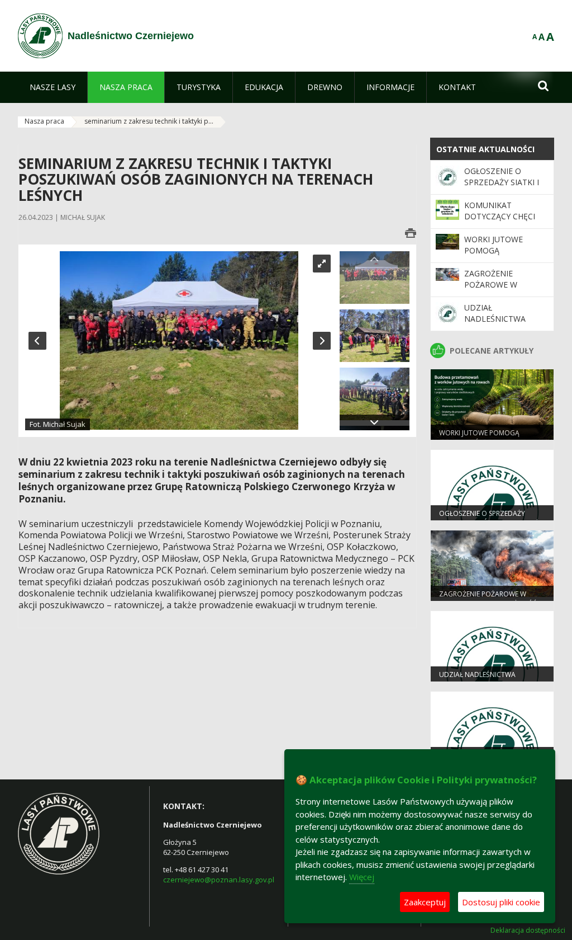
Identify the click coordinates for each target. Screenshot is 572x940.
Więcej (361, 876)
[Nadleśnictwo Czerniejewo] (40, 35)
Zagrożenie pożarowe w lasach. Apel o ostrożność (494, 290)
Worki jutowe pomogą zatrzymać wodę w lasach (505, 256)
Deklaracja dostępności (527, 930)
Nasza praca (44, 121)
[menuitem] (52, 87)
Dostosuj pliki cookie (501, 902)
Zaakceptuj (425, 902)
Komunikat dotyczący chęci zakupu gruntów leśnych (501, 222)
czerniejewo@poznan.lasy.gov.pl (218, 880)
